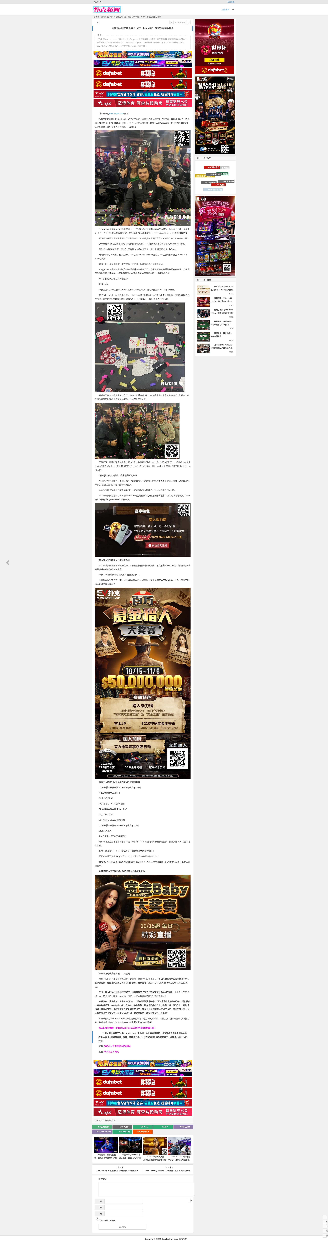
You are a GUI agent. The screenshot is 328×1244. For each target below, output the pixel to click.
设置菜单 (230, 2)
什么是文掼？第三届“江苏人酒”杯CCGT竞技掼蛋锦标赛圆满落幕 (222, 289)
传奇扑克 (224, 184)
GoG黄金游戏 (213, 178)
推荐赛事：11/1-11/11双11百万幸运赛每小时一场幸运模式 (221, 301)
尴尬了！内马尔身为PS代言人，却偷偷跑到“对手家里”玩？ (222, 313)
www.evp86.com (116, 113)
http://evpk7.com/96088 (127, 1028)
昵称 (100, 1202)
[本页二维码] (325, 1236)
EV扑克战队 (124, 1127)
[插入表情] (189, 1201)
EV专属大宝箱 (104, 1127)
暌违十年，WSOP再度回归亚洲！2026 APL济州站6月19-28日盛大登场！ (130, 1158)
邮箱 (100, 1208)
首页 (97, 17)
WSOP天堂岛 (185, 1127)
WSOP (165, 1127)
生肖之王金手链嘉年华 (205, 181)
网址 (99, 1214)
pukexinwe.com (127, 1033)
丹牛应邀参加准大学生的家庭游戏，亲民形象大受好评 (221, 348)
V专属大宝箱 (215, 186)
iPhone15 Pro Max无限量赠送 (208, 172)
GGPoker (144, 1127)
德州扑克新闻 (106, 17)
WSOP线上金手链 (104, 1132)
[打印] (172, 22)
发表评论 (181, 22)
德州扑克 (225, 174)
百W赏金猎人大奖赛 (145, 1132)
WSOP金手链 (124, 1132)
